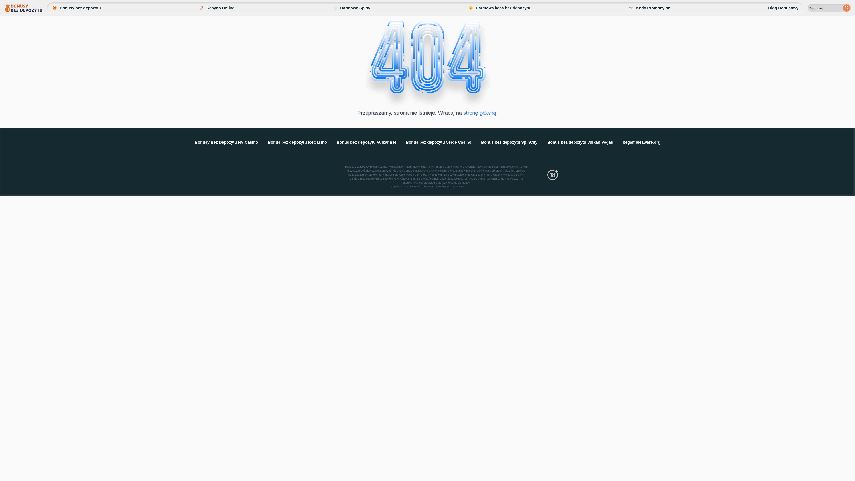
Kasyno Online (220, 8)
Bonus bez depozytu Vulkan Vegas (580, 142)
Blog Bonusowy (783, 8)
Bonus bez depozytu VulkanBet (366, 142)
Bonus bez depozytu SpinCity (509, 142)
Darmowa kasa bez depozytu (503, 8)
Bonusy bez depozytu (80, 8)
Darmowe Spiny (355, 8)
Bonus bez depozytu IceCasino (297, 142)
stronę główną (479, 113)
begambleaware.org (641, 142)
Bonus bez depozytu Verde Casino (438, 142)
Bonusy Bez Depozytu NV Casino (226, 142)
